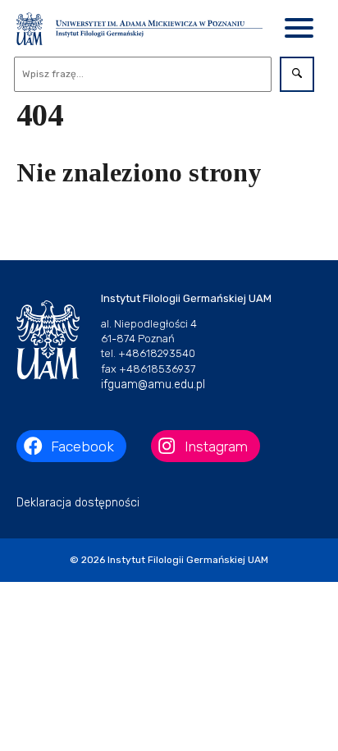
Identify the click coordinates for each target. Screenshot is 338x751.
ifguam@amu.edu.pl (153, 385)
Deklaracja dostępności (77, 503)
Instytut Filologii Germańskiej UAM (187, 560)
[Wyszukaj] (297, 74)
